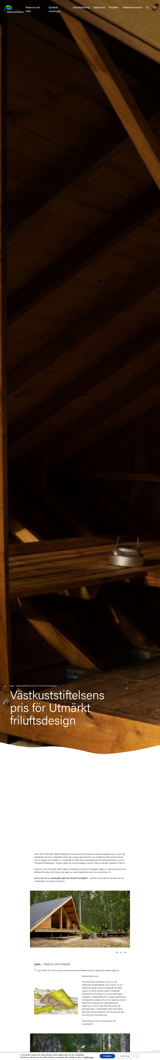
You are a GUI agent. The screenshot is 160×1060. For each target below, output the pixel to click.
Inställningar (125, 1056)
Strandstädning (81, 7)
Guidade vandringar (54, 9)
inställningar (88, 1057)
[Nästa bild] (125, 952)
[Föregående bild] (117, 952)
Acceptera (107, 1056)
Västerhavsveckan (132, 7)
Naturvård (99, 7)
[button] (147, 7)
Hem (12, 685)
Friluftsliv (114, 7)
